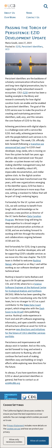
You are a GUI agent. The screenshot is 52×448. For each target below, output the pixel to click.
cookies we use (13, 428)
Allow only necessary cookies (14, 440)
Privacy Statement (15, 425)
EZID (18, 46)
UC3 (7, 49)
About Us (9, 13)
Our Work (10, 17)
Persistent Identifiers (32, 46)
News (29, 13)
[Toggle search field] (46, 6)
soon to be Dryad (14, 312)
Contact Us (32, 17)
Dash (41, 308)
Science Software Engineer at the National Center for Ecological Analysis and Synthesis (25, 287)
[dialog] (26, 424)
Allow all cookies (38, 440)
